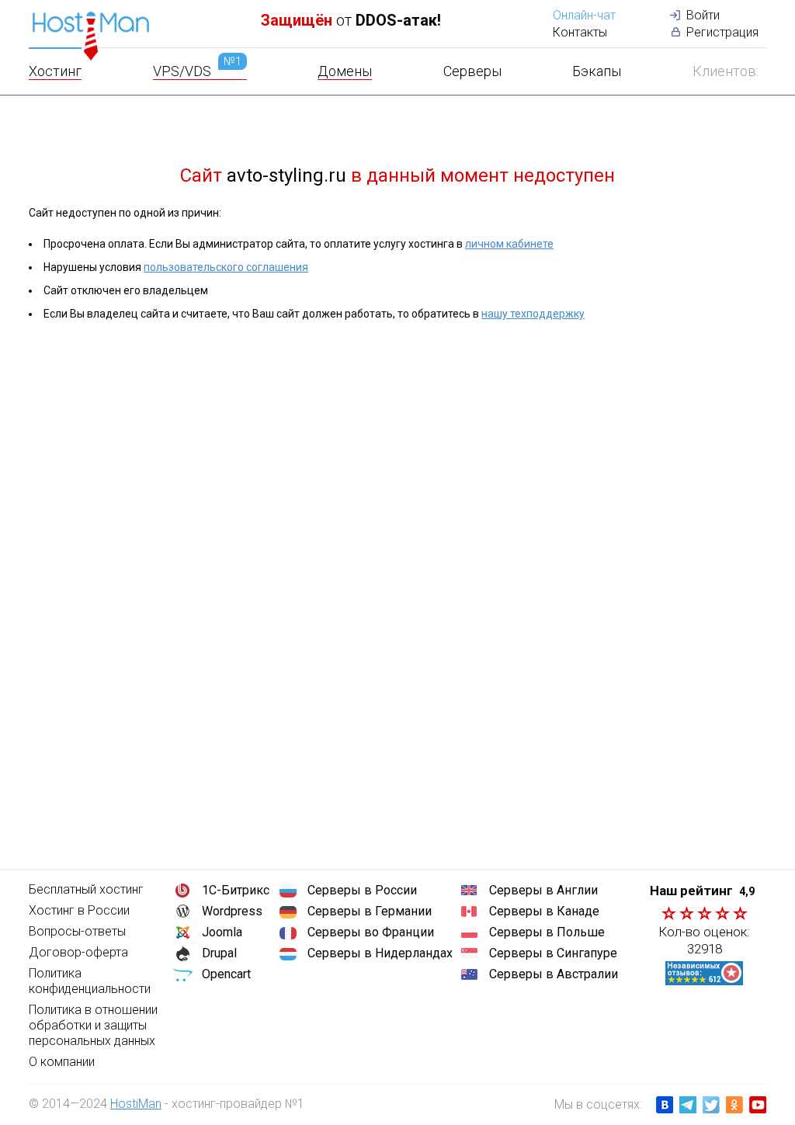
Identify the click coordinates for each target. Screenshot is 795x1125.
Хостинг (55, 71)
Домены (345, 71)
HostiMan (135, 1103)
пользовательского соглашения (226, 267)
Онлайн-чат (584, 15)
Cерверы (472, 71)
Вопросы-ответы (77, 931)
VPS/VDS (197, 71)
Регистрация (722, 32)
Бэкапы (596, 71)
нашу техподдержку (533, 313)
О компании (62, 1061)
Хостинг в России (79, 910)
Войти (703, 15)
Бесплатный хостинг (86, 889)
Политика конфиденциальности (90, 981)
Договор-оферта (78, 952)
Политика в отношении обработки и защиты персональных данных (93, 1025)
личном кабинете (509, 244)
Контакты (580, 32)
